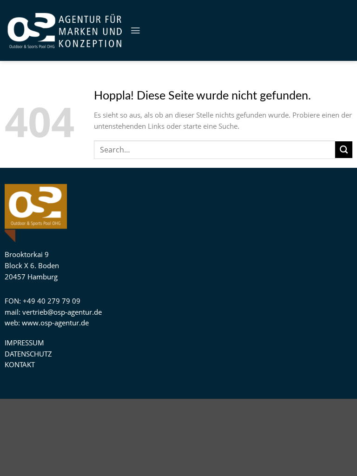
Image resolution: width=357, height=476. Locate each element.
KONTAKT (20, 364)
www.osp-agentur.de (55, 322)
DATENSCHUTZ (28, 353)
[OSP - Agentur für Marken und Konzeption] (65, 30)
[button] (135, 30)
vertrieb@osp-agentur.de (62, 312)
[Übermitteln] (343, 149)
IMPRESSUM (24, 342)
